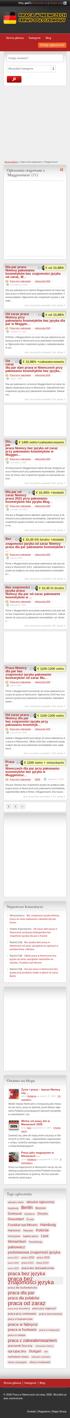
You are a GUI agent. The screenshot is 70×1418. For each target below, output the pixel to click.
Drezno (43, 1213)
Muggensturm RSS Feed (61, 169)
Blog (48, 37)
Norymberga (35, 1242)
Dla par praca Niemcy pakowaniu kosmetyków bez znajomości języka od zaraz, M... (32, 272)
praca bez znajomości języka (31, 1280)
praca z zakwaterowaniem (32, 1340)
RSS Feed (64, 3)
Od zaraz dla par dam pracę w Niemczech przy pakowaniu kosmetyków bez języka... (33, 366)
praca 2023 (13, 1268)
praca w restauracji (49, 1330)
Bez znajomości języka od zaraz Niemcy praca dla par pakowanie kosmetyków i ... (35, 544)
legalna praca (30, 1236)
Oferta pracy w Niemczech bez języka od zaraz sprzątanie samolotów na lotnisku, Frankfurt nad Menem (33, 959)
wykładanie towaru (18, 1356)
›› (22, 806)
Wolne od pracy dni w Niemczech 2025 (35, 1122)
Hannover (14, 1230)
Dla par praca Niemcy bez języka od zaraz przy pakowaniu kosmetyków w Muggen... (31, 448)
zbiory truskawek (40, 1362)
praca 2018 (28, 1257)
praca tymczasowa (50, 1313)
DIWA (37, 779)
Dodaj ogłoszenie (52, 45)
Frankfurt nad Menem (22, 1225)
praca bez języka (26, 1273)
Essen (30, 1219)
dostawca (29, 1214)
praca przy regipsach (44, 1308)
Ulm (46, 1351)
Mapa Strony (59, 1411)
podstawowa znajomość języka (34, 1252)
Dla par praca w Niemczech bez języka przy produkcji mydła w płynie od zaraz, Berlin (34, 972)
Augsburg (13, 1208)
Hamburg (48, 1225)
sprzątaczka (17, 1351)
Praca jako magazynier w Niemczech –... (37, 1154)
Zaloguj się (55, 3)
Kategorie (35, 37)
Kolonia (42, 1230)
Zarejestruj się (40, 3)
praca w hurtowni (22, 1330)
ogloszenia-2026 (42, 281)
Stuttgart (35, 1351)
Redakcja (31, 1096)
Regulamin (44, 1411)
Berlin (27, 1207)
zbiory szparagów (17, 1362)
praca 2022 (43, 1263)
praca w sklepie (16, 1335)
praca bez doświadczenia (38, 1268)
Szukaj (14, 79)
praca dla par (21, 1293)
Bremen (41, 1208)
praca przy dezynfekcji (19, 1308)
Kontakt (31, 1411)
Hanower (28, 1230)
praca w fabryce (23, 1324)
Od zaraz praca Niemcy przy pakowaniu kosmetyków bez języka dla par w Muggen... (35, 319)
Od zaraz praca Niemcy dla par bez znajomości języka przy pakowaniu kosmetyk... (26, 720)
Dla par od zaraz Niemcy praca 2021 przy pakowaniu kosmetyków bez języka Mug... (28, 497)
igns (29, 1128)
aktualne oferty (16, 1202)
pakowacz (16, 1247)
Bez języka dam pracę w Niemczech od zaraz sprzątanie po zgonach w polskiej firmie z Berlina (34, 946)
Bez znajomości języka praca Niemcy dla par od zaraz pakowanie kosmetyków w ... (32, 592)
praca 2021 (28, 1263)
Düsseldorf (16, 1219)
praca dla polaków (23, 1298)
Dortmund (15, 1213)
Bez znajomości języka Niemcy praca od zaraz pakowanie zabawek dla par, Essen (34, 919)
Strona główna (15, 37)
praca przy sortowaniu (22, 1313)
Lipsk (44, 1236)
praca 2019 (43, 1257)
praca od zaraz (27, 1303)
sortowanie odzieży (44, 1346)
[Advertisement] (35, 123)
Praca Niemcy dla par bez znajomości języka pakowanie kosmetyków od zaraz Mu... (28, 673)
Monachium (17, 1241)
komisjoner (14, 1236)
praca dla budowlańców (22, 1287)
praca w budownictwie (20, 1319)
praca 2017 (13, 1257)
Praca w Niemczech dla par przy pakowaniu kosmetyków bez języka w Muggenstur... (32, 768)
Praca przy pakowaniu (20, 281)
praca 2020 (13, 1263)
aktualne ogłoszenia (40, 1202)
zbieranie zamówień (41, 1357)
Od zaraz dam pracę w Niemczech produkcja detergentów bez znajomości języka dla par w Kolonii (33, 932)
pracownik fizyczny (20, 1345)
